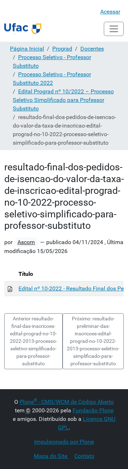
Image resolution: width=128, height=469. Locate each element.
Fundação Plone (93, 410)
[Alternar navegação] (114, 29)
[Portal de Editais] (22, 29)
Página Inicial (27, 48)
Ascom (26, 242)
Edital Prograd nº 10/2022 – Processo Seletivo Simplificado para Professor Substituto (63, 100)
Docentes (92, 48)
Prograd (62, 48)
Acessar (110, 11)
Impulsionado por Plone (64, 441)
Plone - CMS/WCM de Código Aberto (67, 401)
